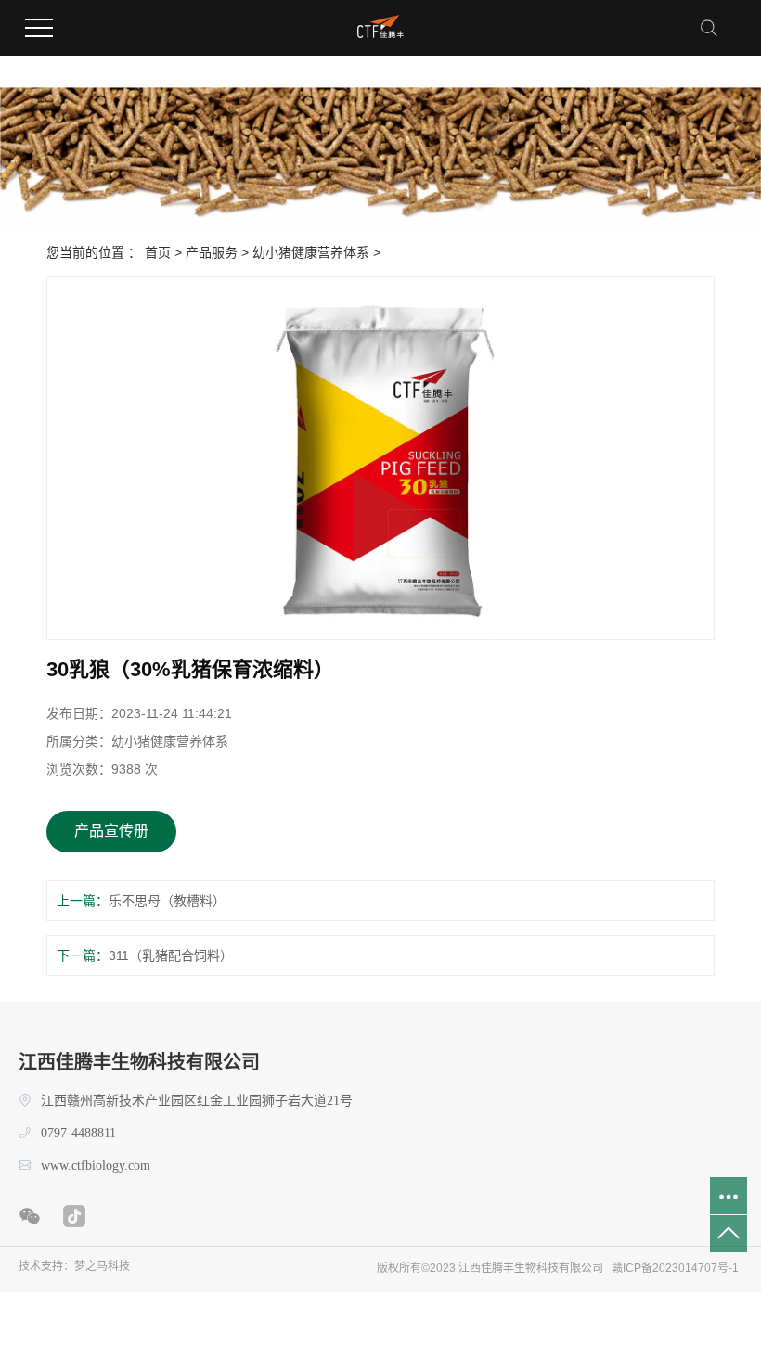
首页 (158, 252)
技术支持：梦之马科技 (74, 1266)
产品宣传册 (111, 831)
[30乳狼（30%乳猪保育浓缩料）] (380, 458)
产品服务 (212, 252)
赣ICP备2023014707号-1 (675, 1268)
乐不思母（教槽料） (167, 900)
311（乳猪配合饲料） (171, 955)
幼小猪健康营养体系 (310, 252)
